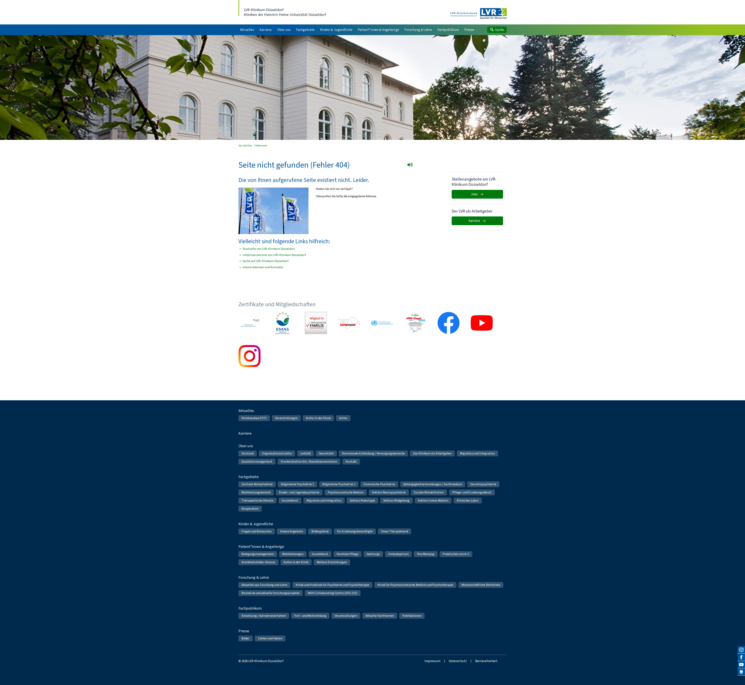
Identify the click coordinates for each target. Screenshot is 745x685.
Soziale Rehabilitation (429, 492)
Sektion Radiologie (362, 500)
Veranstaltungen (286, 418)
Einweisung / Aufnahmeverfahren (264, 616)
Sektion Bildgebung (396, 500)
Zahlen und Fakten (270, 638)
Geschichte (326, 453)
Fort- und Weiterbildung (310, 616)
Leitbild (305, 453)
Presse (243, 631)
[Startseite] (478, 13)
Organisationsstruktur (277, 453)
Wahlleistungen (292, 554)
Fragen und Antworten (257, 531)
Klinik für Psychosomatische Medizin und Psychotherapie (415, 585)
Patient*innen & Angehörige (261, 546)
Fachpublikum (250, 608)
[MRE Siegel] (415, 323)
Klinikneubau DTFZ (254, 418)
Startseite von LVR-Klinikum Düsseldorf (269, 249)
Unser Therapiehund (394, 531)
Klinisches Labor (468, 500)
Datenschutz (458, 661)
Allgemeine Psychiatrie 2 (338, 484)
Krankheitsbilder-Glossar (258, 562)
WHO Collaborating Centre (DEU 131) (332, 593)
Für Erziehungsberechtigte (355, 531)
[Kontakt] (741, 672)
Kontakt (351, 461)
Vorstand (248, 453)
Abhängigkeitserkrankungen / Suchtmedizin (432, 484)
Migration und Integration (477, 453)
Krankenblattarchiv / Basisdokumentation (309, 461)
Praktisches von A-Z (456, 554)
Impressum (432, 661)
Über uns (245, 446)
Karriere (244, 433)
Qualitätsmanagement (257, 461)
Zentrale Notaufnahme (257, 484)
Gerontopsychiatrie (483, 484)
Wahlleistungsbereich (256, 492)
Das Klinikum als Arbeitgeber (432, 453)
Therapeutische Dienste (257, 500)
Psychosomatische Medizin (346, 492)
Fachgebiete (248, 476)
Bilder (245, 638)
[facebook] (741, 657)
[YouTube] (741, 664)
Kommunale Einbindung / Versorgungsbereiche (373, 453)
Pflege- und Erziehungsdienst (472, 492)
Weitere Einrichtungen (332, 562)
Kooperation (250, 509)
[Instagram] (741, 650)
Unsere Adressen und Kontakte (263, 267)
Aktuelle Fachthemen (380, 616)
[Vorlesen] (410, 165)
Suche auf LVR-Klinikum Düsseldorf (266, 261)
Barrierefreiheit (486, 661)
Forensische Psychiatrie (379, 484)
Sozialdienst (290, 500)
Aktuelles (246, 410)
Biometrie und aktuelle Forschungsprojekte (271, 593)
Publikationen (411, 616)
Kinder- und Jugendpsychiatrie (299, 492)
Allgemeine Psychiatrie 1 (297, 484)
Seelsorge (373, 554)
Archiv (343, 418)
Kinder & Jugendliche (255, 524)
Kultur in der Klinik (318, 418)
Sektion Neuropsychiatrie (389, 492)
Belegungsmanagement (258, 554)
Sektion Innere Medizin (433, 500)
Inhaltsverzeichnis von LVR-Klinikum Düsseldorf (274, 255)
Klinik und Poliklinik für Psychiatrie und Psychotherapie (332, 585)
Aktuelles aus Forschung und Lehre (264, 585)
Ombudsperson (398, 554)
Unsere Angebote (291, 531)
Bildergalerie (320, 531)
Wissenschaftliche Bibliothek (481, 585)
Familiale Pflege (347, 554)
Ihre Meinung (425, 554)
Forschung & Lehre (253, 577)
